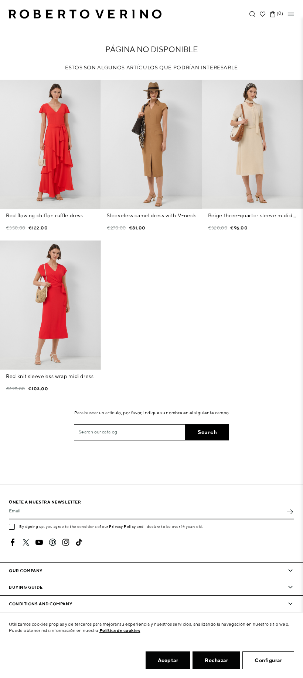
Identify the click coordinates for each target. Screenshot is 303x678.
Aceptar (168, 660)
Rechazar (216, 660)
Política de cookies (119, 630)
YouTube (39, 542)
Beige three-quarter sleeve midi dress (252, 215)
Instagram (65, 542)
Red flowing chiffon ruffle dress (44, 215)
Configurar (268, 660)
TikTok (79, 542)
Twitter (26, 542)
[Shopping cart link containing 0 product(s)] (272, 14)
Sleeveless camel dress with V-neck (151, 215)
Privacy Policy (122, 526)
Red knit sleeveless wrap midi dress (50, 376)
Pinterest (52, 542)
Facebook (12, 542)
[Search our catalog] (252, 14)
